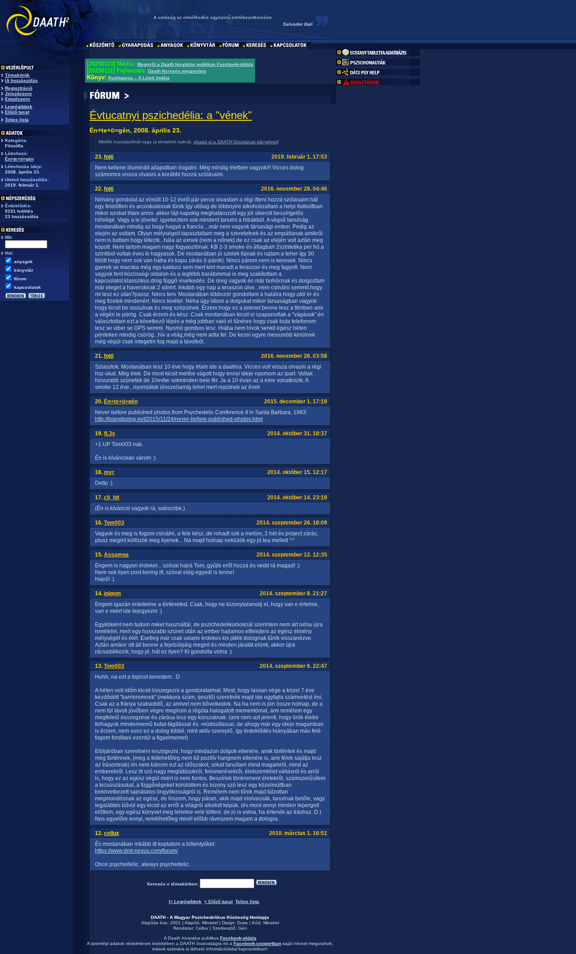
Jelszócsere (18, 93)
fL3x (109, 433)
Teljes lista (17, 119)
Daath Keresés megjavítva (177, 70)
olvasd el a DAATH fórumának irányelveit (236, 141)
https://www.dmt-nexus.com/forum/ (136, 851)
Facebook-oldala (238, 938)
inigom (112, 593)
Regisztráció (18, 88)
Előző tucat (17, 112)
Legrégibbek (18, 106)
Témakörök (17, 75)
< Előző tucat (218, 901)
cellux (111, 833)
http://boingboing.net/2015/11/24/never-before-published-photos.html (179, 419)
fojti (108, 157)
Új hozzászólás (21, 80)
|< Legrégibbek (185, 901)
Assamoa (116, 555)
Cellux (202, 928)
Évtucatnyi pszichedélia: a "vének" (171, 115)
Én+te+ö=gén (19, 158)
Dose (242, 922)
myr (109, 472)
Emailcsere (17, 98)
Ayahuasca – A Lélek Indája (139, 77)
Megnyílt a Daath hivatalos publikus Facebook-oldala (195, 64)
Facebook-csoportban (257, 943)
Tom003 (114, 523)
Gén (242, 928)
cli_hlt (111, 497)
